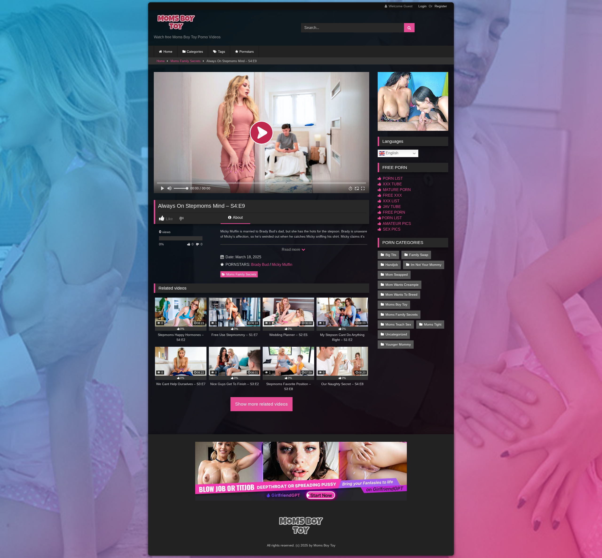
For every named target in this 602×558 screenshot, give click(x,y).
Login (422, 6)
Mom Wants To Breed (401, 294)
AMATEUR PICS (396, 224)
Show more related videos (261, 404)
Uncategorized (396, 334)
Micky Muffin (282, 265)
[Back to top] (587, 544)
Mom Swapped (396, 274)
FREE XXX (392, 195)
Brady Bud (260, 265)
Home (167, 51)
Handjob (391, 265)
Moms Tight (432, 324)
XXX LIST (391, 201)
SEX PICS (391, 229)
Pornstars (246, 51)
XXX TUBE (392, 184)
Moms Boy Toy (396, 304)
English (391, 153)
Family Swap (418, 255)
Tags (221, 51)
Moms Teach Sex (398, 324)
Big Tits (390, 255)
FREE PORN (393, 212)
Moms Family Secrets (185, 61)
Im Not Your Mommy (426, 265)
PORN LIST (392, 178)
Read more (291, 249)
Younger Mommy (398, 344)
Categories (195, 51)
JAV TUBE (391, 207)
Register (441, 6)
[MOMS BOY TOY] (175, 24)
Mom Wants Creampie (402, 285)
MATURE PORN (396, 190)
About (237, 217)
